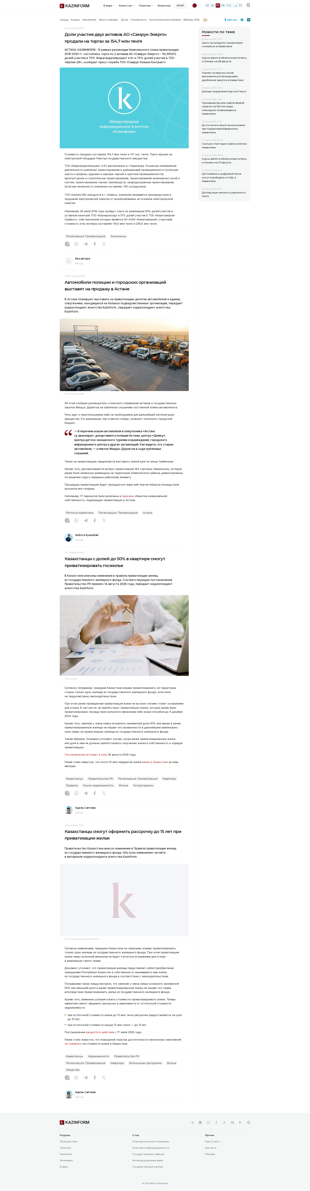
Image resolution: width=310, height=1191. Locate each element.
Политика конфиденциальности (150, 1156)
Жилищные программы (145, 1071)
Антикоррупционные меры (147, 1168)
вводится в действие (100, 1040)
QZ (212, 5)
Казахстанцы (74, 778)
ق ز (235, 5)
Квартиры (169, 778)
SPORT (180, 5)
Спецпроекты (139, 19)
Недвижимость (98, 1064)
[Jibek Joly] (232, 19)
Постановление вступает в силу (86, 754)
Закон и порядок (109, 19)
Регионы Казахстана (79, 512)
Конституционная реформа (165, 19)
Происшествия (68, 1149)
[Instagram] (67, 244)
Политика (65, 1156)
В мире (64, 1174)
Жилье (123, 785)
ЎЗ (240, 5)
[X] (104, 244)
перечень (128, 496)
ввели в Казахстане (155, 762)
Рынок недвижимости (98, 785)
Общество (73, 1078)
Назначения (89, 19)
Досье (124, 19)
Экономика (118, 236)
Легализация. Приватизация (85, 236)
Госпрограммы (143, 785)
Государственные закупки (147, 1174)
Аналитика (164, 5)
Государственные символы (148, 1162)
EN (223, 5)
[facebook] (216, 1130)
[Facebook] (94, 244)
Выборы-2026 (191, 19)
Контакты (210, 1156)
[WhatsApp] (76, 244)
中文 (229, 5)
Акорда (75, 19)
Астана (147, 512)
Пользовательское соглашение (150, 1149)
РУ (217, 5)
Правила (72, 785)
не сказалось (73, 1051)
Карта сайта (212, 1149)
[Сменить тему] (196, 5)
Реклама (210, 1162)
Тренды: (64, 19)
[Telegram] (85, 244)
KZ (207, 5)
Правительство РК (100, 778)
